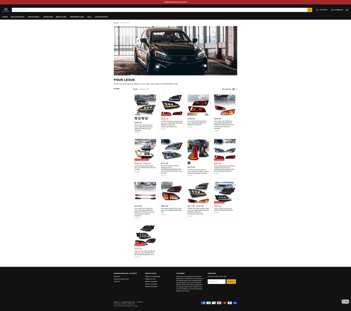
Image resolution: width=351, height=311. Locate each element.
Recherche (117, 276)
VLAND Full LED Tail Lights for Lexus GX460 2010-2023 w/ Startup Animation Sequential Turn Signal (198, 171)
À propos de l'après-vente (121, 279)
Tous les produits (17, 17)
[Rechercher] (309, 10)
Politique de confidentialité (152, 276)
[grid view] (233, 89)
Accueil (5, 17)
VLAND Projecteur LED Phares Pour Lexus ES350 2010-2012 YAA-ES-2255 (145, 167)
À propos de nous (101, 17)
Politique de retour (150, 279)
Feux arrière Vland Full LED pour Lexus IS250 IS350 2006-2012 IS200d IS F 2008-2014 (197, 123)
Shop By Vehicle (34, 17)
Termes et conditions (151, 284)
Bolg (89, 17)
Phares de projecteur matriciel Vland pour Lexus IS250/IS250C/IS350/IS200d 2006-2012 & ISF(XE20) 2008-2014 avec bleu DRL (171, 169)
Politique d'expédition (151, 281)
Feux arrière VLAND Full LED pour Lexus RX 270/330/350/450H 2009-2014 (171, 210)
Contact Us (117, 281)
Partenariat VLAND (77, 17)
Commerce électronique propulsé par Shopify (126, 306)
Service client (61, 17)
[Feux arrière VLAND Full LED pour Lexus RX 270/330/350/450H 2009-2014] (172, 192)
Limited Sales (48, 17)
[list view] (236, 89)
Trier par (135, 89)
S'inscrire (231, 281)
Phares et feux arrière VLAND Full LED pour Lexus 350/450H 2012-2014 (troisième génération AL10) (145, 252)
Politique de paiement (151, 286)
